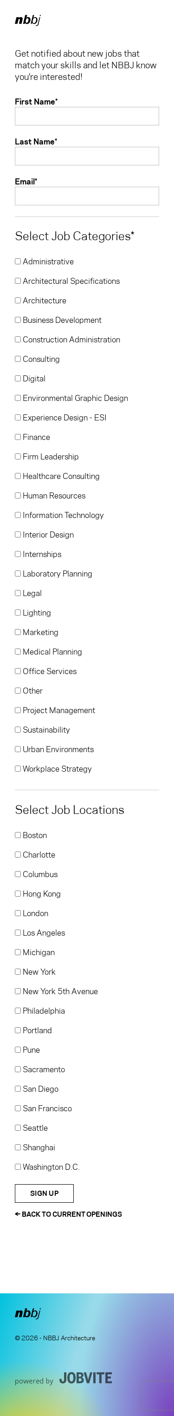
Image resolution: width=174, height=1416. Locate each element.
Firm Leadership (50, 457)
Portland (36, 1030)
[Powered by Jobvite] (64, 1378)
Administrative (47, 261)
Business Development (61, 320)
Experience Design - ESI (64, 418)
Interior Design (47, 535)
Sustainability (45, 730)
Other (32, 691)
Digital (33, 379)
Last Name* (36, 141)
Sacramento (43, 1069)
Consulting (40, 359)
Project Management (58, 710)
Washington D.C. (50, 1167)
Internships (41, 554)
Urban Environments (57, 749)
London (34, 913)
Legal (31, 593)
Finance (35, 437)
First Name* (36, 101)
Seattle (34, 1128)
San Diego (39, 1089)
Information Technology (62, 515)
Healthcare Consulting (60, 476)
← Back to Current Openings (68, 1214)
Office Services (49, 671)
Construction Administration (70, 339)
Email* (26, 181)
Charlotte (38, 855)
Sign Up (44, 1193)
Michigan (38, 952)
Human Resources (53, 496)
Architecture (43, 300)
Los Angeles (43, 933)
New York (38, 972)
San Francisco (46, 1108)
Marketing (39, 632)
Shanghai (38, 1147)
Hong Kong (41, 894)
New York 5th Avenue (59, 991)
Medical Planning (51, 652)
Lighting (36, 613)
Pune (30, 1050)
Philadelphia (43, 1011)
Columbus (39, 874)
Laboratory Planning (56, 574)
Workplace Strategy (56, 769)
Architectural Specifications (70, 281)
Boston (34, 835)
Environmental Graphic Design (74, 398)
